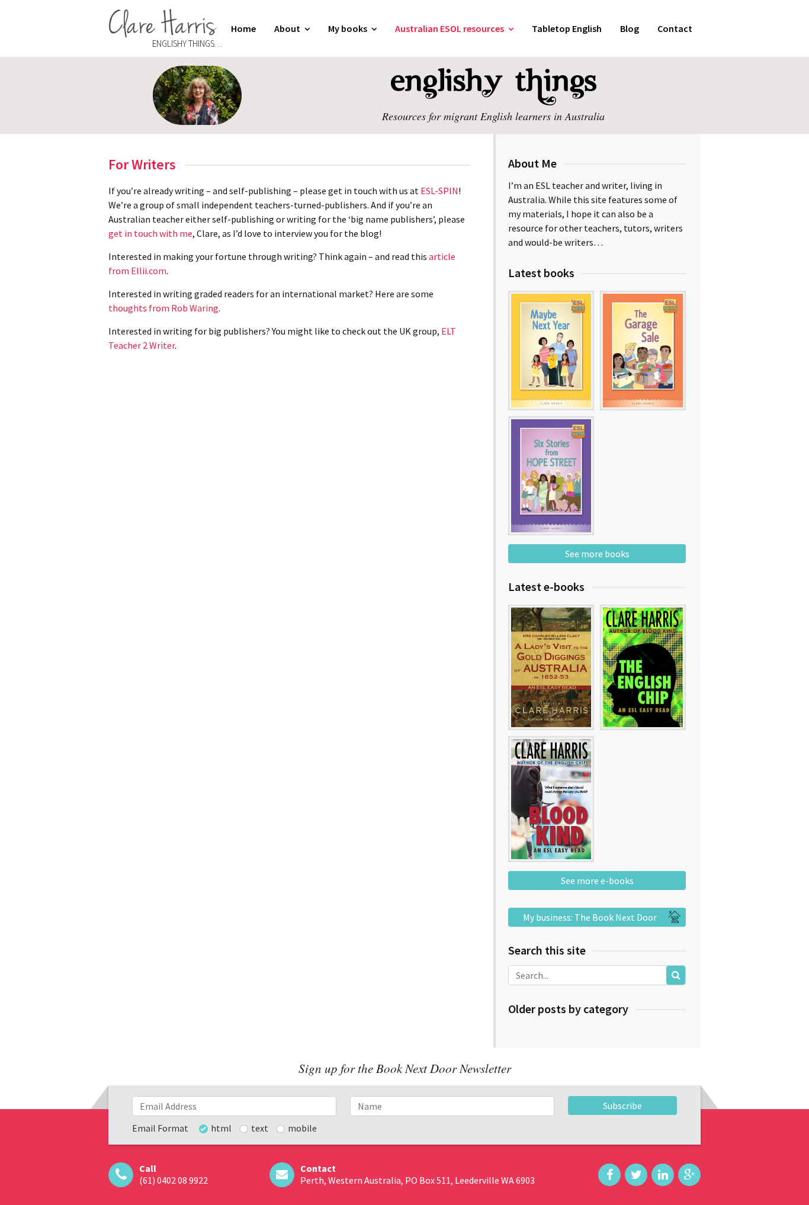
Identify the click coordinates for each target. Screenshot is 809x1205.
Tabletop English (567, 28)
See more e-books (597, 880)
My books (347, 28)
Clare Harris (162, 23)
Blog (629, 28)
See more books (597, 554)
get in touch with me (150, 233)
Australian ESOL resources (449, 28)
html (221, 1128)
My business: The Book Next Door (590, 917)
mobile (302, 1128)
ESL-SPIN (439, 191)
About (287, 28)
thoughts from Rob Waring (163, 308)
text (259, 1128)
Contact (674, 28)
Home (243, 28)
